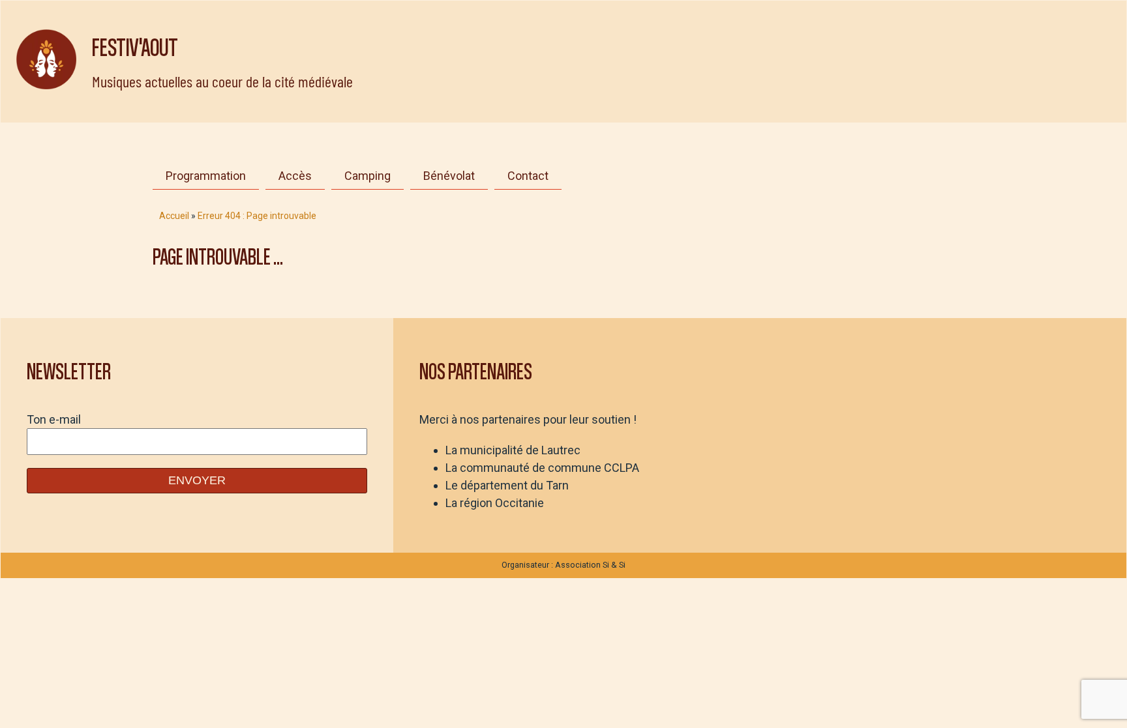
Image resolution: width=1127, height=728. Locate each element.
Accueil (174, 216)
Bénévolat (449, 175)
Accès (295, 175)
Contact (527, 175)
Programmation (206, 175)
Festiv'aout (135, 46)
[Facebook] (620, 173)
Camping (367, 175)
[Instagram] (587, 173)
